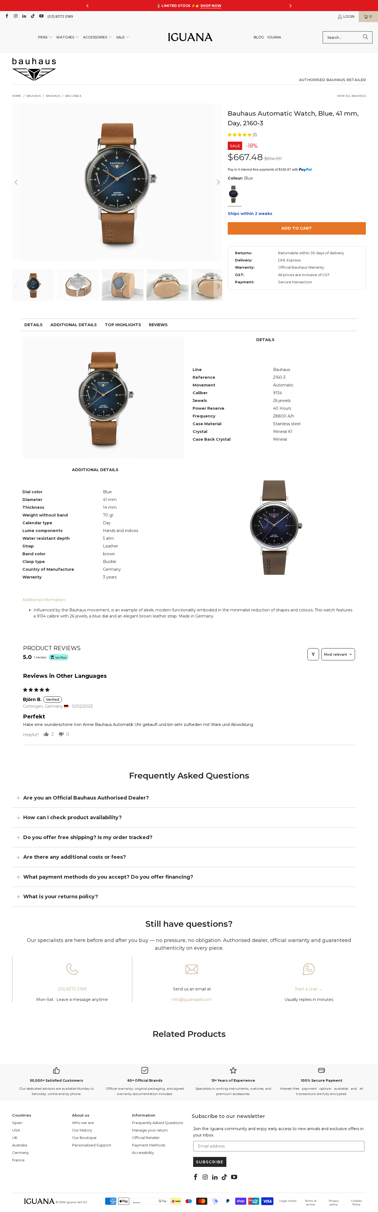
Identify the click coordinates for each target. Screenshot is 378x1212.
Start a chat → (308, 989)
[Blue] (234, 195)
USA (16, 1130)
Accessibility (143, 1152)
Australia (19, 1145)
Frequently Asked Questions (157, 1122)
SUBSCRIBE (210, 1161)
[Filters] (313, 654)
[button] (45, 37)
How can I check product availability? (72, 817)
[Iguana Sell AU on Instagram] (15, 16)
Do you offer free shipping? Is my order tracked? (87, 837)
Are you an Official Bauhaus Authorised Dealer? (86, 798)
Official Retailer (146, 1137)
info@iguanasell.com (192, 999)
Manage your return (150, 1130)
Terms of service (310, 1202)
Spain (17, 1122)
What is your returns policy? (60, 897)
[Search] (365, 37)
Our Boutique (84, 1137)
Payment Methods (148, 1145)
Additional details (73, 324)
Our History (82, 1130)
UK (14, 1137)
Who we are (83, 1122)
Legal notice (288, 1201)
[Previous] (16, 182)
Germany (20, 1152)
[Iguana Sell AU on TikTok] (32, 16)
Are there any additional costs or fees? (74, 857)
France (18, 1160)
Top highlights (123, 324)
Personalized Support (91, 1145)
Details (33, 324)
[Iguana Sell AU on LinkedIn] (24, 16)
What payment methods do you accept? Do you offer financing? (108, 877)
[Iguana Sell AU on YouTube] (41, 16)
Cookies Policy (356, 1202)
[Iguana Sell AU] (190, 37)
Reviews (158, 324)
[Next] (218, 182)
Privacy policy (333, 1202)
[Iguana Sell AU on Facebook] (6, 16)
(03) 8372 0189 (60, 16)
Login (348, 16)
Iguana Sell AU (76, 1202)
